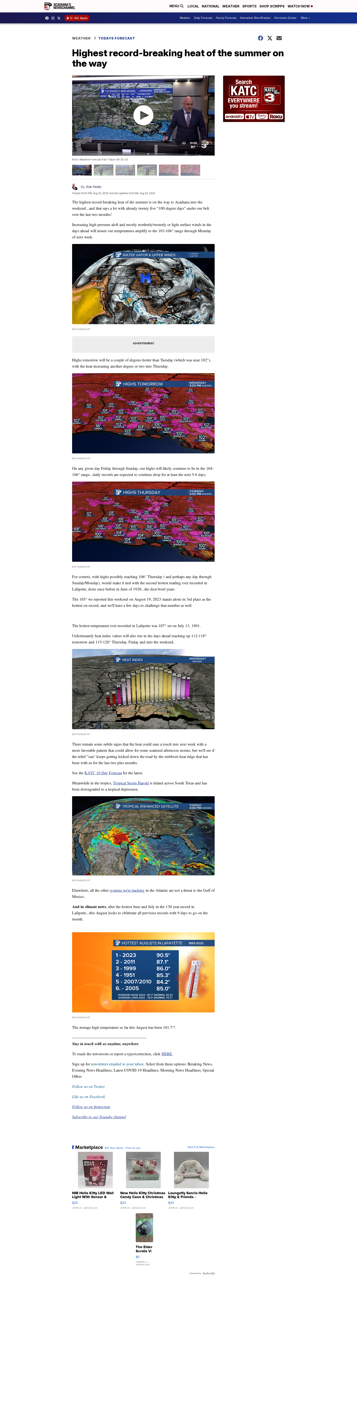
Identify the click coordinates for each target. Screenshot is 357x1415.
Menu (174, 6)
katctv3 (48, 18)
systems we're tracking (127, 890)
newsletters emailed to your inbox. (118, 1063)
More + (305, 18)
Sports (249, 6)
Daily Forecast (203, 18)
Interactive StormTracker (255, 18)
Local (193, 6)
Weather (230, 6)
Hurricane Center (285, 18)
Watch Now (299, 6)
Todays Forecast (116, 38)
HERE (167, 1053)
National (210, 6)
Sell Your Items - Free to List (122, 1148)
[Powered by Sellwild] (209, 1273)
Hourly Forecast (226, 18)
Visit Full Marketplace (201, 1147)
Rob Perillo (93, 187)
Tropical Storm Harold (131, 782)
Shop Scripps (272, 6)
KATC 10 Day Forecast (103, 772)
